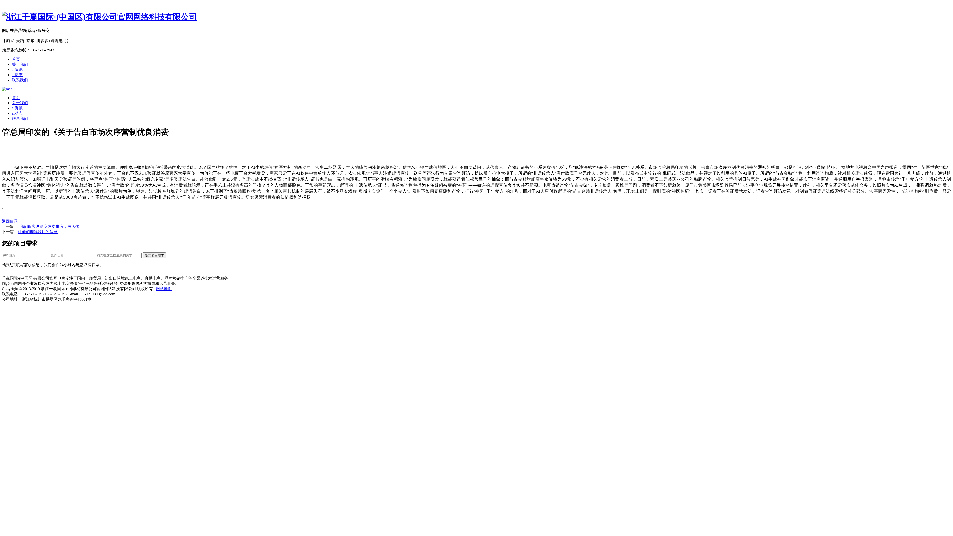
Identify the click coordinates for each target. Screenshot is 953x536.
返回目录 (10, 221)
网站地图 (164, 289)
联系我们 (20, 80)
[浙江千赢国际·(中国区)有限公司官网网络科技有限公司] (476, 17)
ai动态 (17, 75)
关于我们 (20, 64)
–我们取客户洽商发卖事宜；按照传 (48, 226)
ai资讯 (17, 69)
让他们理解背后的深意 (38, 232)
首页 (16, 59)
